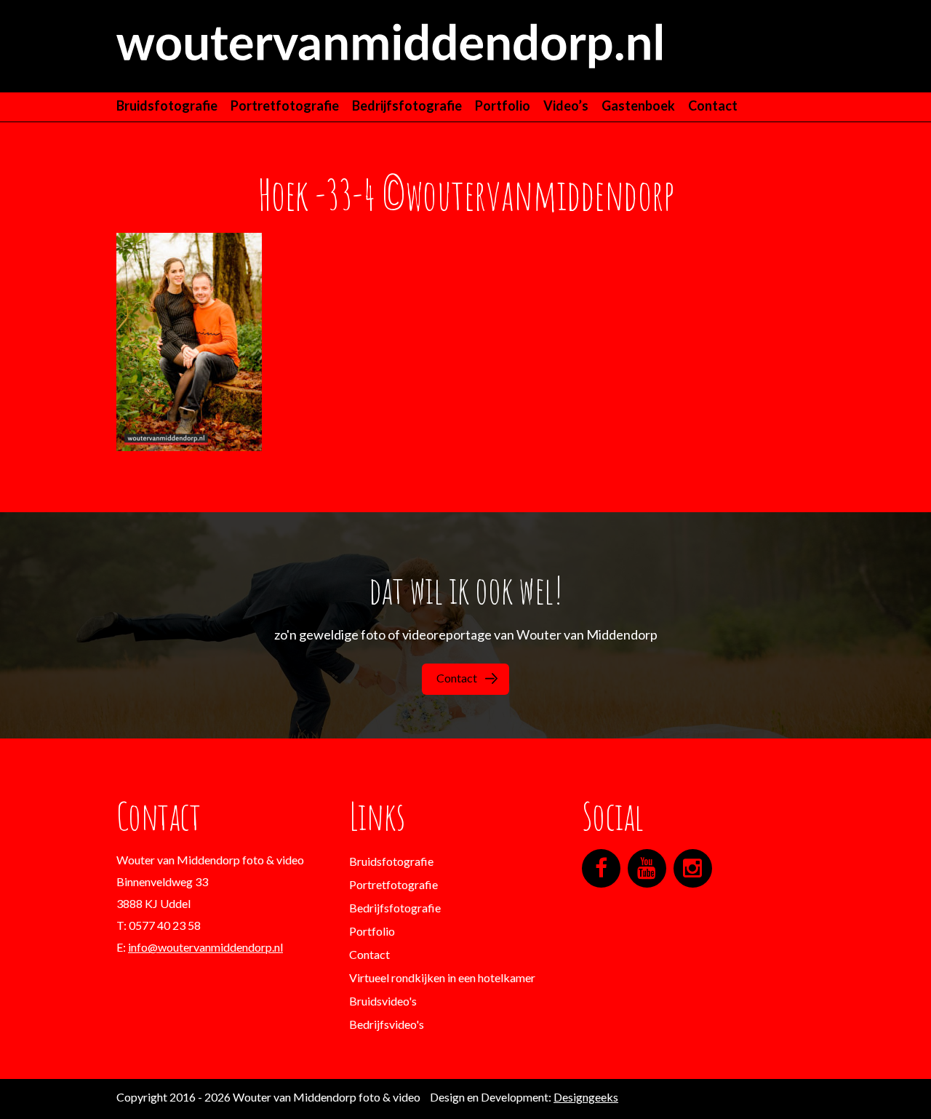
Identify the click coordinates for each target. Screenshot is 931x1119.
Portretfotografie (285, 105)
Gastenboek (638, 105)
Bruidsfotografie (166, 105)
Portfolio (502, 105)
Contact (713, 105)
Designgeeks (586, 1097)
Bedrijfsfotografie (407, 105)
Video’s (565, 105)
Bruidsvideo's (383, 1001)
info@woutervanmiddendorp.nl (205, 947)
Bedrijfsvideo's (386, 1024)
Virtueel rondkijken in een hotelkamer (442, 977)
